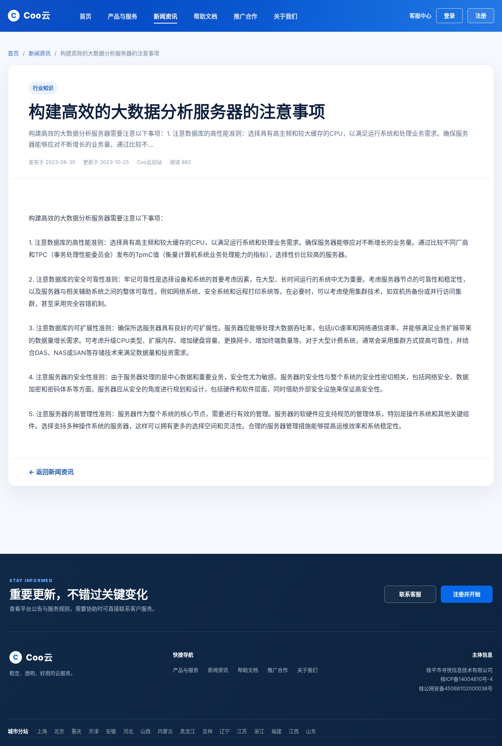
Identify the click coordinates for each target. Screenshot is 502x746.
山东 (311, 731)
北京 (59, 731)
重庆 (76, 731)
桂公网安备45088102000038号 (456, 688)
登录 (449, 15)
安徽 (111, 731)
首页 (85, 16)
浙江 (259, 731)
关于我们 (285, 16)
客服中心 (420, 15)
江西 (294, 731)
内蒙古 (165, 731)
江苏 (242, 731)
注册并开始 (466, 594)
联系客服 (410, 594)
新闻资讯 (165, 16)
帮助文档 (205, 16)
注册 (480, 15)
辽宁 (225, 731)
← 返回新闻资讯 (51, 472)
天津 (94, 731)
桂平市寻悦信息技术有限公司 (459, 670)
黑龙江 (187, 731)
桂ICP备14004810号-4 (466, 679)
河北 (128, 731)
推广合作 (245, 16)
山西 (145, 731)
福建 (276, 731)
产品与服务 (122, 16)
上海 (42, 731)
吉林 (207, 731)
